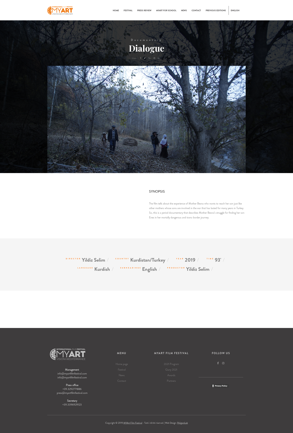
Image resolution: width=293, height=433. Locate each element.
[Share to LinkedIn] (159, 58)
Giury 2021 (171, 370)
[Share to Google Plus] (149, 58)
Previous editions (216, 10)
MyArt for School (166, 10)
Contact (196, 10)
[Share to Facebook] (140, 58)
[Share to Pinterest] (154, 58)
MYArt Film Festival (132, 423)
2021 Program (171, 364)
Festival (128, 10)
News (184, 10)
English (235, 10)
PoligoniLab (182, 423)
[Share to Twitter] (144, 58)
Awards (171, 375)
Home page (122, 364)
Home (116, 10)
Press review (144, 10)
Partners (171, 381)
